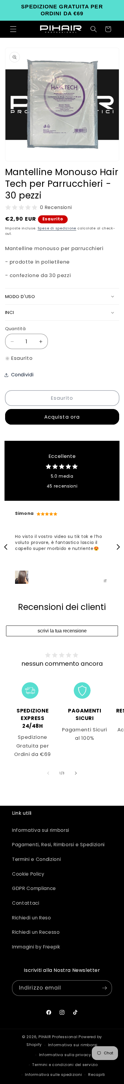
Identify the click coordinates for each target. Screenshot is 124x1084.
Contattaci (25, 903)
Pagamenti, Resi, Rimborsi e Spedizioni (58, 844)
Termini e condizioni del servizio (65, 1064)
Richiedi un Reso (31, 918)
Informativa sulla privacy (65, 1054)
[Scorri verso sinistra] (48, 773)
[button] (13, 29)
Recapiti (96, 1074)
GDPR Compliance (34, 888)
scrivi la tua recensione (62, 630)
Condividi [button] (22, 375)
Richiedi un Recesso (36, 932)
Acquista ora (62, 417)
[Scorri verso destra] (75, 773)
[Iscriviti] (104, 988)
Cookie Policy (28, 874)
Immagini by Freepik (36, 947)
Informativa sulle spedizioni (53, 1074)
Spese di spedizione (57, 228)
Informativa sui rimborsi (40, 830)
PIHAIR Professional (58, 1036)
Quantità (15, 329)
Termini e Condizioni (36, 859)
